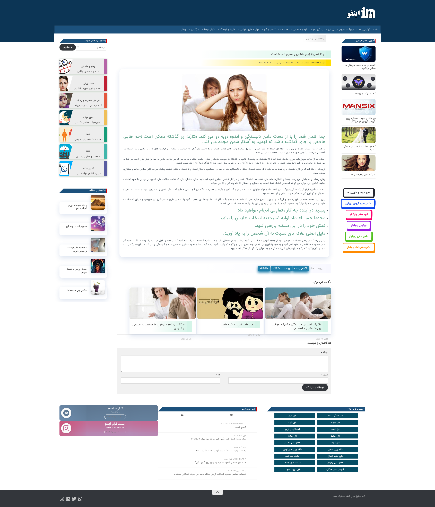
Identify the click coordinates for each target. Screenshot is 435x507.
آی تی (331, 29)
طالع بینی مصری (292, 442)
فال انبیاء (335, 442)
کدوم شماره (240, 427)
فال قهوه (292, 422)
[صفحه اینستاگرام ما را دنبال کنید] (61, 498)
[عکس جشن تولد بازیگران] (358, 251)
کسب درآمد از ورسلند (365, 93)
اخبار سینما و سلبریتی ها (358, 192)
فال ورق (292, 416)
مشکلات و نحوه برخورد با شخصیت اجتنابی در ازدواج (159, 327)
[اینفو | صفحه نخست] (361, 13)
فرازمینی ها (364, 29)
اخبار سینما (209, 29)
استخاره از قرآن (292, 429)
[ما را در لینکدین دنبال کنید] (68, 498)
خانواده (284, 29)
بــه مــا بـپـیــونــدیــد (115, 416)
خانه (377, 29)
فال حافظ (335, 436)
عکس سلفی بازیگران (358, 236)
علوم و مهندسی (300, 29)
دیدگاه (324, 352)
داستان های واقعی (292, 462)
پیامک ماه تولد (292, 456)
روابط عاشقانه (281, 268)
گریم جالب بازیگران (359, 214)
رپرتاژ (183, 29)
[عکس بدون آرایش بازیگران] (358, 207)
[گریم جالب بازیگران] (358, 218)
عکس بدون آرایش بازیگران (358, 203)
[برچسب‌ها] (232, 415)
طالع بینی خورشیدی (292, 449)
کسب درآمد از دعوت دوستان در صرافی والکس (360, 66)
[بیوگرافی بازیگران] (358, 229)
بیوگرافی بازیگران (359, 225)
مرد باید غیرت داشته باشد (237, 325)
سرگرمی (195, 29)
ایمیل (324, 374)
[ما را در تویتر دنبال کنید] (74, 498)
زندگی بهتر (318, 29)
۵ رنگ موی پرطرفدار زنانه (363, 174)
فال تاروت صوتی (292, 469)
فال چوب (335, 422)
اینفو (348, 496)
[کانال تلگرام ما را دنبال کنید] (80, 498)
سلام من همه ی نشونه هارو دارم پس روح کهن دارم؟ (220, 462)
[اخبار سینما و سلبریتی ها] (358, 196)
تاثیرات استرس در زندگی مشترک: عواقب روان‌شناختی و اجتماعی (296, 327)
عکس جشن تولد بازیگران (359, 247)
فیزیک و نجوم (346, 29)
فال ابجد (335, 429)
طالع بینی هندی (335, 449)
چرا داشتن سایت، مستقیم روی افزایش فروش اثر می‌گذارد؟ (361, 120)
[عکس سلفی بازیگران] (358, 240)
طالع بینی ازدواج (335, 456)
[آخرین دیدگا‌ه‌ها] (182, 415)
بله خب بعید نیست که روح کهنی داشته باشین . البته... (220, 450)
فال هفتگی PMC (335, 416)
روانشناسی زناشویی (315, 38)
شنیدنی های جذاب (335, 469)
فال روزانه (292, 436)
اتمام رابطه (300, 268)
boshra (315, 62)
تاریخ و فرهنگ (227, 29)
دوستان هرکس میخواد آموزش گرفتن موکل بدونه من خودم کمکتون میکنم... (209, 474)
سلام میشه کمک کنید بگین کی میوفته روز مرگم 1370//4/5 (218, 439)
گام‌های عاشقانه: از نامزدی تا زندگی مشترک (359, 148)
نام (218, 374)
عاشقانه (264, 268)
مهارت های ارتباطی (249, 29)
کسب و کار (269, 29)
